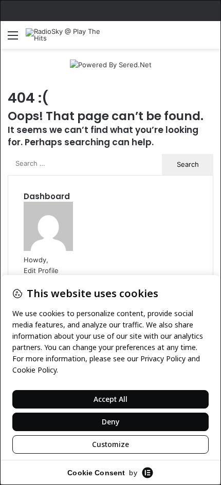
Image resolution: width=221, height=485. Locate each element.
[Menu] (13, 38)
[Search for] (208, 38)
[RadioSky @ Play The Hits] (67, 35)
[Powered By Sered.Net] (111, 64)
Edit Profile (41, 270)
